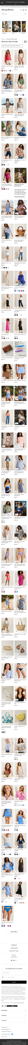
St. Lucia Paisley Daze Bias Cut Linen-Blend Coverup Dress (6, 217)
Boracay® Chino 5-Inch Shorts (6, 850)
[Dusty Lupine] (17, 805)
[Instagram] (2, 1006)
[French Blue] (6, 338)
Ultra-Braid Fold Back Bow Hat (19, 703)
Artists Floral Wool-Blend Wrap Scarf (6, 779)
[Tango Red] (21, 291)
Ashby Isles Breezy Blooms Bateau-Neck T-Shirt (20, 449)
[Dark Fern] (4, 70)
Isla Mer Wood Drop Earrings (20, 657)
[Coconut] (4, 522)
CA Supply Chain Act (5, 1029)
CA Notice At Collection (6, 1031)
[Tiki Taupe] (23, 903)
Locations (4, 1020)
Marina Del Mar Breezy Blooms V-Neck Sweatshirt (7, 91)
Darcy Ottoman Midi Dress (20, 334)
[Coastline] (10, 70)
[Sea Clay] (8, 338)
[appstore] (15, 1006)
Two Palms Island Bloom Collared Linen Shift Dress (6, 449)
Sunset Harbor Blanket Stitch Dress (7, 588)
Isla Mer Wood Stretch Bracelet (6, 680)
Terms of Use (17, 999)
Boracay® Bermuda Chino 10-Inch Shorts (6, 160)
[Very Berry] (2, 338)
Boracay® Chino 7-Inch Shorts (6, 263)
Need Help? (4, 1010)
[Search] (25, 14)
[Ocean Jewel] (21, 805)
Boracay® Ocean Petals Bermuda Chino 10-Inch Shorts (19, 67)
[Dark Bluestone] (17, 338)
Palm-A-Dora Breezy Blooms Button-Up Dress (7, 138)
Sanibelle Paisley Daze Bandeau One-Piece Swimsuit (6, 403)
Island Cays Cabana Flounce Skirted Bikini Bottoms (7, 826)
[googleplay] (9, 1006)
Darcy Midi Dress (5, 334)
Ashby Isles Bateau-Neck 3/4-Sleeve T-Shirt (19, 91)
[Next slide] (24, 18)
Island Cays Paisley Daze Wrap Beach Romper (6, 565)
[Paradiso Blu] (8, 189)
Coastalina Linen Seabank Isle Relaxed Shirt (6, 542)
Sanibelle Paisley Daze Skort (20, 380)
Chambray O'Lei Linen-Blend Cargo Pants (7, 427)
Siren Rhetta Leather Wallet (7, 357)
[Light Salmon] (8, 70)
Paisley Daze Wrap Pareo (6, 611)
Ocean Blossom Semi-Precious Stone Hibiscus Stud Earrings (6, 802)
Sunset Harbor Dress (5, 898)
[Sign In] (20, 9)
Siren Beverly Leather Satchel (7, 380)
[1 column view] (22, 42)
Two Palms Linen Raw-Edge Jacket (7, 66)
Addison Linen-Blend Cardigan (18, 850)
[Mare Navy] (10, 926)
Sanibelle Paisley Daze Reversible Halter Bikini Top (20, 403)
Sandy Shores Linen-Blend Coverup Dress (19, 588)
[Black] (17, 95)
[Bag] (23, 9)
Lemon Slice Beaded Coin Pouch (19, 727)
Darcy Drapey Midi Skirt (6, 310)
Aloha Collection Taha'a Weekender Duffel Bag (6, 727)
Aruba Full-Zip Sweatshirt (19, 287)
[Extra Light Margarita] (6, 901)
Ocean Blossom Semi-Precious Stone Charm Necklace (6, 703)
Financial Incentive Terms (19, 1002)
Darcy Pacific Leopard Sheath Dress (19, 495)
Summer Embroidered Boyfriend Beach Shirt (19, 472)
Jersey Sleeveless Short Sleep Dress (19, 779)
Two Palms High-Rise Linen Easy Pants (19, 311)
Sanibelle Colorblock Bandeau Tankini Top (5, 495)
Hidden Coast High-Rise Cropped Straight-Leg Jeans (7, 635)
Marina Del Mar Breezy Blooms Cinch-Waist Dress (20, 612)
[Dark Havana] (2, 70)
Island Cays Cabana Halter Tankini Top (19, 826)
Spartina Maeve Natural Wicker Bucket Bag (19, 241)
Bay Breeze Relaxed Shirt (6, 240)
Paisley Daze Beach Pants (6, 754)
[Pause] (2, 3)
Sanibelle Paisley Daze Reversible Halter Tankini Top (7, 874)
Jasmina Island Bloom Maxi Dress (7, 115)
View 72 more (14, 931)
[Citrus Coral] (6, 189)
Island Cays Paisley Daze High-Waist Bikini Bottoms (19, 565)
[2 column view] (25, 42)
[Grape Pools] (2, 901)
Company (3, 1015)
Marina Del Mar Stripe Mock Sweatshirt (20, 138)
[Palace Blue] (19, 903)
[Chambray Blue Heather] (17, 291)
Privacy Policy (19, 993)
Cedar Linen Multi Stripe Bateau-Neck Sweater (19, 115)
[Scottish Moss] (8, 854)
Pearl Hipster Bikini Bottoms (7, 922)
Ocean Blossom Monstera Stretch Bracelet (6, 657)
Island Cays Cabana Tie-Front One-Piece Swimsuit (6, 185)
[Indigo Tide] (23, 805)
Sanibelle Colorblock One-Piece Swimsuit (19, 518)
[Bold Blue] (15, 291)
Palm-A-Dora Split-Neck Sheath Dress (19, 874)
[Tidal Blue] (2, 926)
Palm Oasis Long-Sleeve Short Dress (19, 542)
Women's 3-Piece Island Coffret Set (19, 358)
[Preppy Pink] (15, 805)
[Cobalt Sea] (19, 291)
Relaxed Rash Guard (18, 801)
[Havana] (2, 592)
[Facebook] (5, 1006)
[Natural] (21, 315)
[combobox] (4, 977)
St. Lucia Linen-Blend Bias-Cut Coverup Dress (19, 898)
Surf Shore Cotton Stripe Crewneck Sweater (6, 518)
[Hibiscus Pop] (2, 189)
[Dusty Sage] (15, 95)
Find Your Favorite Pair (19, 196)
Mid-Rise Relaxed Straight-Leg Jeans (20, 263)
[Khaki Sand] (8, 164)
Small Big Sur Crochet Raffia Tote (20, 635)
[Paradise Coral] (19, 805)
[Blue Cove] (6, 70)
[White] (19, 95)
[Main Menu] (25, 9)
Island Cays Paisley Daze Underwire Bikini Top (19, 217)
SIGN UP (14, 982)
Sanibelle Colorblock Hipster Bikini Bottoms (20, 680)
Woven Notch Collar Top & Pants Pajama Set (6, 288)
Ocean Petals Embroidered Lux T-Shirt (20, 427)
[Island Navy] (23, 95)
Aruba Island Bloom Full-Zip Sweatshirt (20, 160)
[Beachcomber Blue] (2, 854)
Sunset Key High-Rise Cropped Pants (5, 472)
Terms (24, 993)
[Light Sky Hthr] (21, 95)
